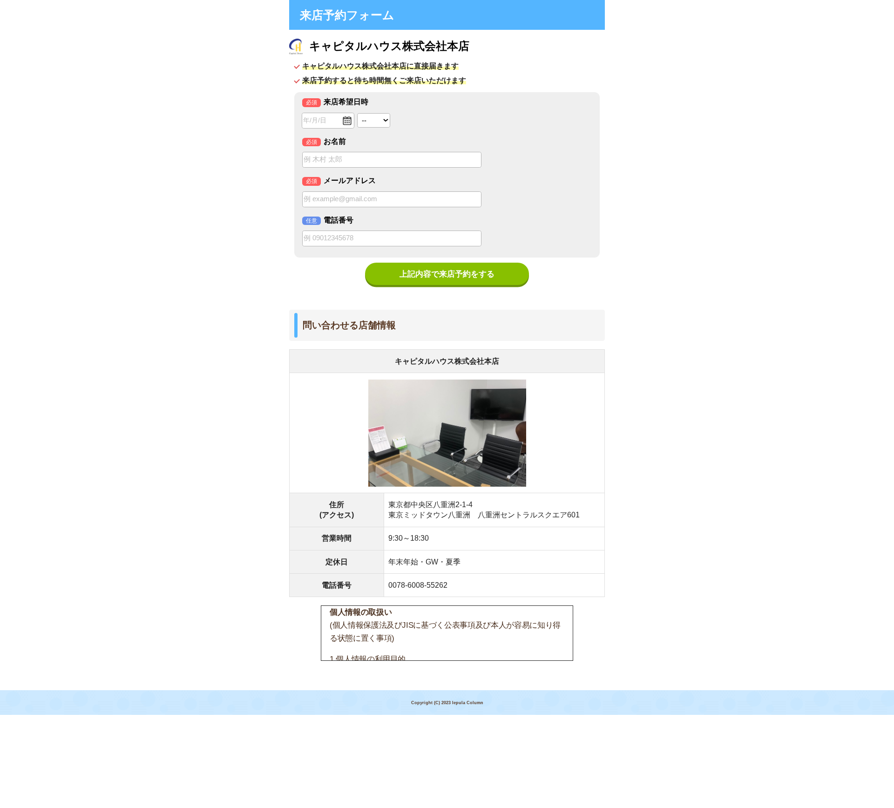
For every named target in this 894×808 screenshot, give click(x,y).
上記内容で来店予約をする (447, 274)
